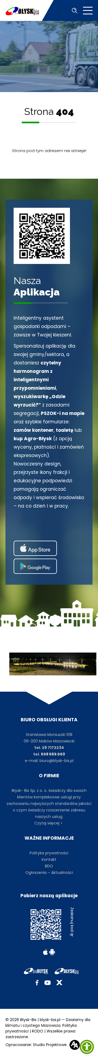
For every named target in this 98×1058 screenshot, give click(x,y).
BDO (49, 866)
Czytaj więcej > (49, 823)
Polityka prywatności (49, 853)
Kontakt (49, 859)
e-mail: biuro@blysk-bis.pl (49, 760)
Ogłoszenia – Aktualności (49, 872)
